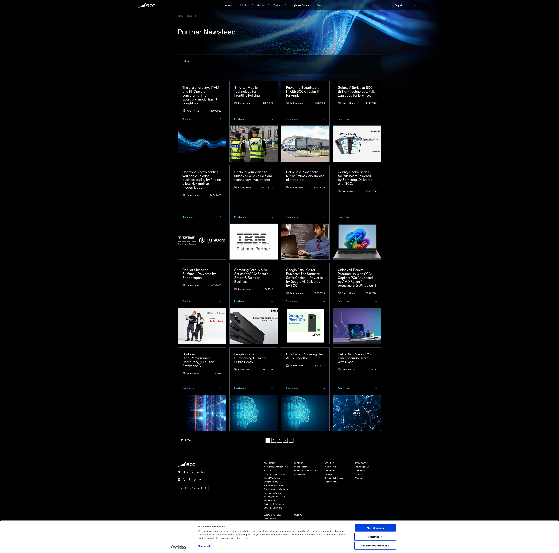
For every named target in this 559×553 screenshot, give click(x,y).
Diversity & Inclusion (333, 478)
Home (180, 16)
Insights (191, 16)
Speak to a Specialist (191, 488)
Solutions (269, 463)
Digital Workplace (272, 478)
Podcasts (359, 474)
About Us (329, 463)
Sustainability (330, 481)
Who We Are (330, 466)
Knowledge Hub (362, 466)
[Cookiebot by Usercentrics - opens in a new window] (178, 547)
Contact (321, 5)
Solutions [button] (245, 5)
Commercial (299, 474)
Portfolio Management (274, 485)
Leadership (329, 470)
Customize (373, 537)
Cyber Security (271, 481)
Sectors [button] (261, 5)
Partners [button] (278, 5)
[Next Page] (285, 440)
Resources (360, 463)
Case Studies (361, 470)
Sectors (298, 463)
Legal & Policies (272, 515)
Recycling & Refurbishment (276, 489)
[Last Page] (291, 440)
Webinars (359, 478)
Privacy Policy (270, 518)
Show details (204, 546)
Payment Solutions (272, 493)
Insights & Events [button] (299, 5)
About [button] (228, 5)
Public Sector (300, 466)
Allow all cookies (375, 528)
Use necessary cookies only (375, 545)
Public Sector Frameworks (306, 470)
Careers (328, 474)
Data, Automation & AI (274, 474)
